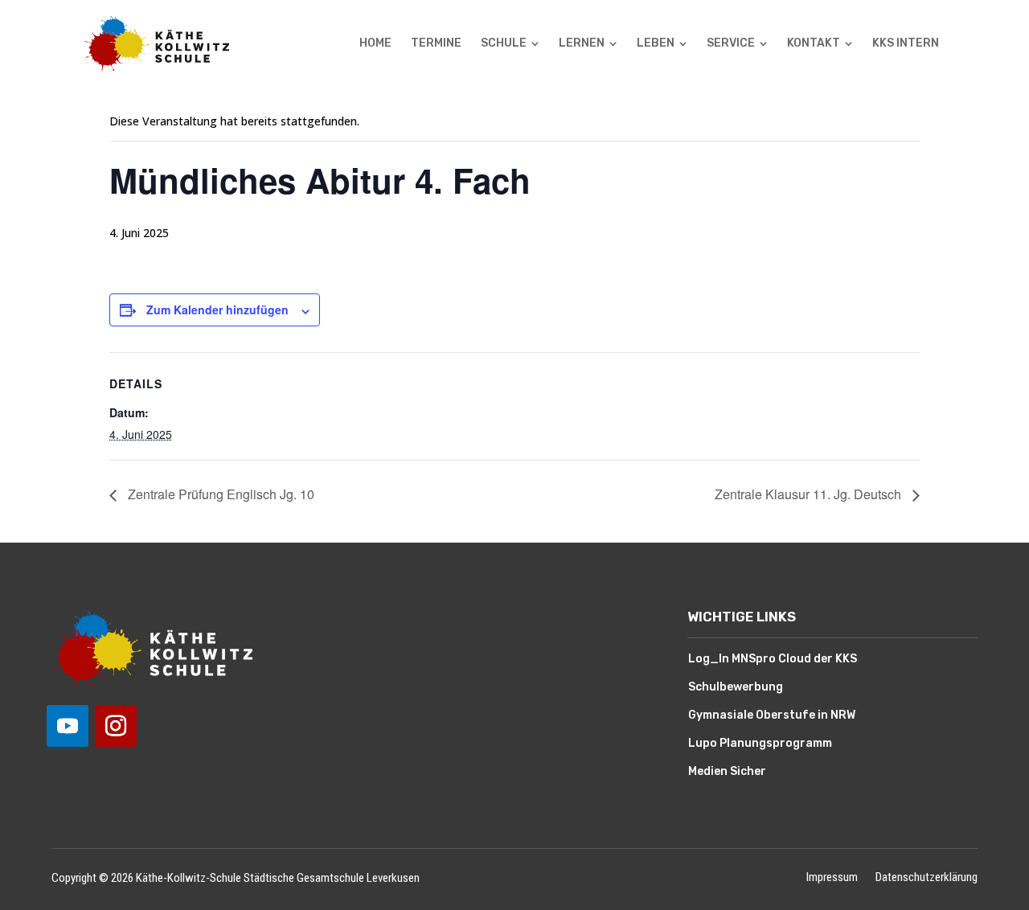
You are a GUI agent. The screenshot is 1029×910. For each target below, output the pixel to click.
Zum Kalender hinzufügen (217, 309)
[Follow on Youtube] (67, 726)
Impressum (832, 878)
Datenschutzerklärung (926, 878)
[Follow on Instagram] (116, 726)
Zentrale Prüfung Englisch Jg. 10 (219, 494)
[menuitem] (375, 43)
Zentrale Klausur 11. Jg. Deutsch (809, 494)
